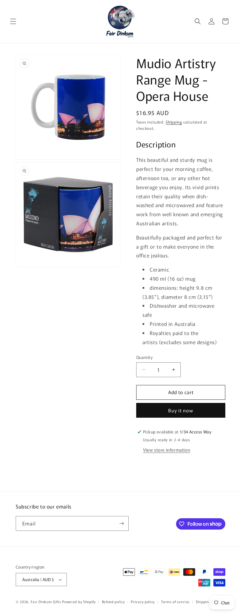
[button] (13, 21)
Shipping (174, 121)
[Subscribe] (121, 523)
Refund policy (113, 601)
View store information (166, 450)
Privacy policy (143, 601)
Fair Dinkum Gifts (46, 601)
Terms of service (175, 601)
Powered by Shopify (79, 601)
